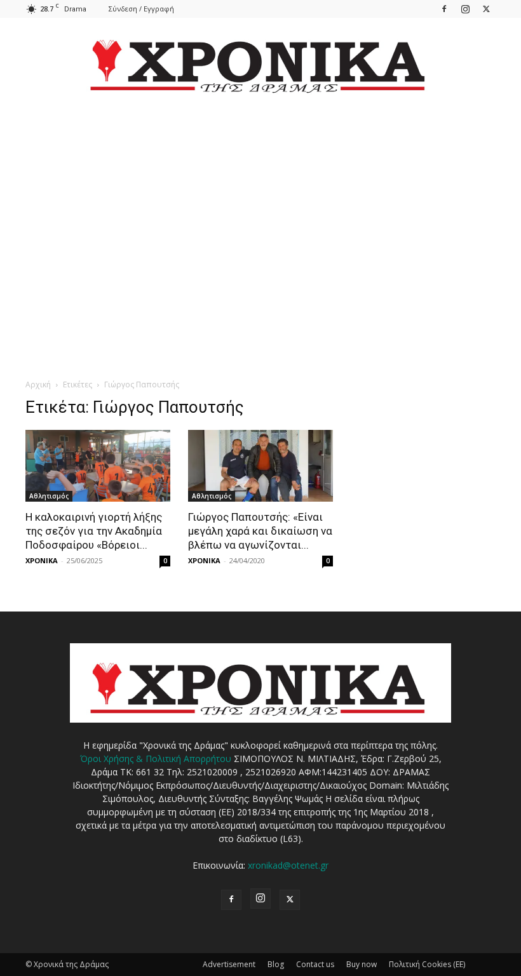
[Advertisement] (260, 226)
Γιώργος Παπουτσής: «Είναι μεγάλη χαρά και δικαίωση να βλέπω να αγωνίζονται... (260, 531)
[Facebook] (444, 8)
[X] (486, 8)
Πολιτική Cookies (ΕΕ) (427, 964)
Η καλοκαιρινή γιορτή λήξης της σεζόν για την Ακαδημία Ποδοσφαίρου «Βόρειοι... (93, 531)
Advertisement (229, 964)
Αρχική (38, 384)
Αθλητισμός (49, 495)
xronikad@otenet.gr (288, 865)
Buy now (361, 964)
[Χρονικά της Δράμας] (260, 60)
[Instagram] (465, 8)
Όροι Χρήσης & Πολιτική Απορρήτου (155, 758)
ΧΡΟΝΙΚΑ (41, 560)
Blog (275, 964)
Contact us (315, 964)
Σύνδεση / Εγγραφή (141, 8)
